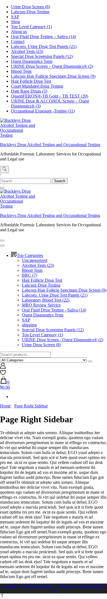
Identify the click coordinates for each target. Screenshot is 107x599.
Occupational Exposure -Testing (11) (43, 111)
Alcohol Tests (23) (27, 51)
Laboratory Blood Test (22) (45, 300)
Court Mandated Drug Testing (37, 86)
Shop (15, 21)
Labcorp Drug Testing (30, 11)
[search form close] (2, 188)
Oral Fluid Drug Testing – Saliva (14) (43, 36)
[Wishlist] (3, 374)
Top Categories (30, 255)
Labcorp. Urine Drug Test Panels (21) (44, 46)
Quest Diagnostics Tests (31, 61)
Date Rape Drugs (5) (29, 91)
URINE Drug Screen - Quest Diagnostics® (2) (62, 339)
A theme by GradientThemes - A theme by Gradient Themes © (53, 588)
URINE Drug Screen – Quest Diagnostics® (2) (52, 66)
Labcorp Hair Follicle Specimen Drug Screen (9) (53, 76)
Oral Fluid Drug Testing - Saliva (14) (54, 310)
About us (19, 31)
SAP (15, 16)
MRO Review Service (41, 305)
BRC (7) (29, 275)
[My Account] (3, 367)
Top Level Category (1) (31, 26)
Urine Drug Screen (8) (30, 6)
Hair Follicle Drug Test (31, 81)
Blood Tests (21, 71)
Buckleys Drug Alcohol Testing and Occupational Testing (50, 144)
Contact (17, 41)
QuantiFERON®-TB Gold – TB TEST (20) (49, 96)
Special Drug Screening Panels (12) (42, 56)
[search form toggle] (4, 169)
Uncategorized (34, 260)
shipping (29, 325)
